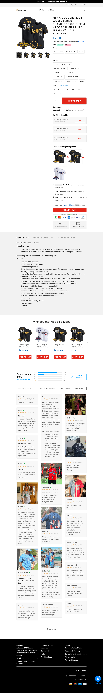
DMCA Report (81, 671)
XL (68, 89)
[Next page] (48, 33)
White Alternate (68, 56)
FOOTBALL (40, 10)
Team (82, 81)
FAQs (76, 5)
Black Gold (58, 51)
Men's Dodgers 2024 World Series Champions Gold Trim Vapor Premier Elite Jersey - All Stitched (66, 191)
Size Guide (64, 86)
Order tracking (69, 5)
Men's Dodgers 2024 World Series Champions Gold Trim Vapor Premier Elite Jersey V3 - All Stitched (66, 197)
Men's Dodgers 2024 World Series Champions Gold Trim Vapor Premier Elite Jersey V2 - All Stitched (70, 185)
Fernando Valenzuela (62, 64)
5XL (61, 93)
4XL (55, 93)
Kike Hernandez (72, 77)
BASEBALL (51, 10)
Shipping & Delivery (72, 651)
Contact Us (83, 5)
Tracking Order (47, 657)
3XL (79, 89)
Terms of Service (71, 660)
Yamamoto (58, 81)
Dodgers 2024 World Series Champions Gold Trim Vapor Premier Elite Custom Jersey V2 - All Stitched (60, 346)
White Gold (70, 51)
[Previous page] (18, 33)
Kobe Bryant (73, 72)
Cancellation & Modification (76, 654)
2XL (73, 89)
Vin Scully (58, 77)
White (81, 51)
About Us (44, 648)
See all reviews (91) (23, 380)
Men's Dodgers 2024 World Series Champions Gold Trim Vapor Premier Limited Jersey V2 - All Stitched (78, 346)
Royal (56, 56)
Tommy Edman (71, 81)
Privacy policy (70, 657)
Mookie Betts (59, 72)
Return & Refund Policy (74, 648)
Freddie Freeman (75, 68)
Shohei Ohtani (59, 68)
